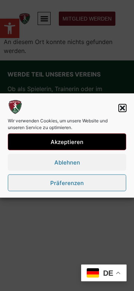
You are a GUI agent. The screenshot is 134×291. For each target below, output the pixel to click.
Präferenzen (67, 182)
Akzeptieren (67, 141)
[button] (122, 108)
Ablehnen (67, 162)
